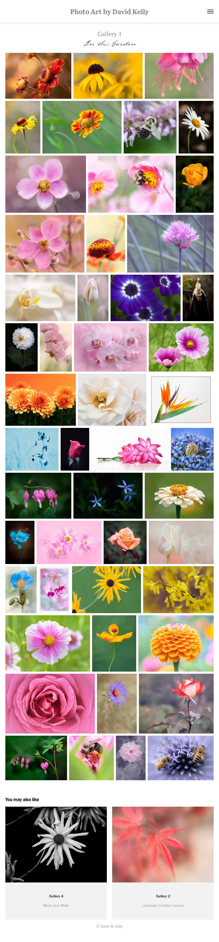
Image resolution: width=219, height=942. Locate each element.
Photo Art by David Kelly (109, 11)
